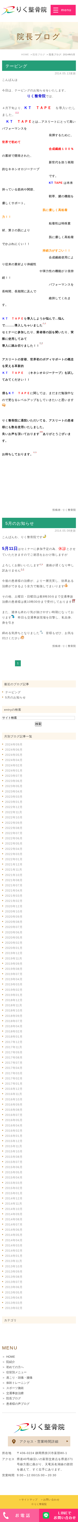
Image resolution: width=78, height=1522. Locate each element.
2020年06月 (14, 932)
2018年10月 (14, 1010)
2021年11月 (13, 869)
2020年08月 (14, 921)
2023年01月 (14, 801)
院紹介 (10, 1362)
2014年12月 (14, 1198)
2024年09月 (14, 744)
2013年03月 (14, 1302)
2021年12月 (14, 864)
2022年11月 (13, 812)
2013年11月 (13, 1261)
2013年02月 (14, 1308)
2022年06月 (14, 838)
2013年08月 (14, 1276)
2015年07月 (14, 1162)
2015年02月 (14, 1188)
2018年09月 (14, 1015)
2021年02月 (14, 901)
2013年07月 (14, 1282)
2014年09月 (14, 1214)
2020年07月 (14, 927)
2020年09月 (14, 916)
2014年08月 (14, 1219)
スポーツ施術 (15, 1388)
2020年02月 (14, 942)
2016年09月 (14, 1104)
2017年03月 (14, 1073)
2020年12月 (14, 906)
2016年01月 (14, 1135)
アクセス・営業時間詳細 (39, 1441)
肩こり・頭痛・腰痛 (19, 1377)
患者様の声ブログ (18, 1403)
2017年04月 (14, 1068)
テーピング (16, 66)
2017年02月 (14, 1078)
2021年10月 (14, 875)
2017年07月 (14, 1062)
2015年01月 (14, 1193)
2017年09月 (14, 1052)
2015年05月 (14, 1172)
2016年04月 (14, 1125)
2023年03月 (14, 796)
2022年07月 (14, 833)
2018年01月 (14, 1036)
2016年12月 (14, 1088)
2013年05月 (14, 1292)
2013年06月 (14, 1287)
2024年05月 (14, 754)
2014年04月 (14, 1240)
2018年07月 (14, 1021)
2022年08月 (14, 828)
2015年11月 (13, 1146)
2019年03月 (14, 984)
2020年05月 (14, 937)
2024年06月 (14, 749)
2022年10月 (14, 817)
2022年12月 (14, 807)
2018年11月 (13, 1005)
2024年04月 (14, 760)
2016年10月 (14, 1099)
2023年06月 (14, 781)
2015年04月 (14, 1177)
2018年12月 (14, 1000)
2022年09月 (14, 822)
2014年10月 (14, 1209)
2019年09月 (14, 963)
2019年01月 (14, 995)
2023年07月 (14, 775)
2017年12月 (14, 1042)
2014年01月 (14, 1255)
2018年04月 (14, 1026)
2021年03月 (14, 895)
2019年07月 (14, 974)
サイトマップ (29, 1499)
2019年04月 (14, 979)
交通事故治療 (15, 1393)
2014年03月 (14, 1245)
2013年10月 (14, 1266)
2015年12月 (14, 1141)
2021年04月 (14, 890)
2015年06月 (14, 1167)
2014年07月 (14, 1224)
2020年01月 (14, 948)
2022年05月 (14, 843)
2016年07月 (14, 1115)
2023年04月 (14, 791)
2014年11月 (13, 1203)
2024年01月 (14, 770)
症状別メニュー (16, 1372)
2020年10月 (14, 911)
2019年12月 (14, 953)
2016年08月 (14, 1109)
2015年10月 (14, 1151)
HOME (10, 1356)
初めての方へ (15, 1367)
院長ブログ (13, 1398)
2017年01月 (14, 1083)
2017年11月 (13, 1047)
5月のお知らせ (19, 523)
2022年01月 (14, 859)
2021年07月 (14, 885)
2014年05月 (14, 1234)
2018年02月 (14, 1031)
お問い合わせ (51, 1499)
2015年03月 (14, 1182)
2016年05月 (14, 1120)
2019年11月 (13, 958)
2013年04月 (14, 1297)
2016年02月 (14, 1130)
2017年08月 (14, 1057)
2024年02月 (14, 765)
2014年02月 (14, 1250)
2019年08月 (14, 968)
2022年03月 (14, 854)
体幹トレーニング (18, 1382)
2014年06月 (14, 1229)
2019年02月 (14, 989)
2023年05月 (14, 786)
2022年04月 (14, 849)
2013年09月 (14, 1271)
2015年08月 (14, 1156)
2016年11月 (13, 1094)
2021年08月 (14, 880)
